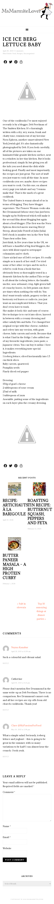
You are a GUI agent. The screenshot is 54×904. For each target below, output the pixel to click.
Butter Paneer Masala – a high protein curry (14, 566)
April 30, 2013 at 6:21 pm (20, 683)
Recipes (20, 53)
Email (7, 837)
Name (7, 826)
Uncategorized (29, 53)
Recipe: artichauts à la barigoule (15, 507)
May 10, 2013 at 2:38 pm (20, 730)
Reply (6, 663)
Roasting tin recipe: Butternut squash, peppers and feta (40, 511)
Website (7, 848)
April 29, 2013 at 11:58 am (21, 651)
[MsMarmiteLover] (27, 21)
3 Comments (18, 51)
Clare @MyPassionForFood (26, 725)
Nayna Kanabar (19, 647)
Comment (9, 792)
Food (14, 53)
